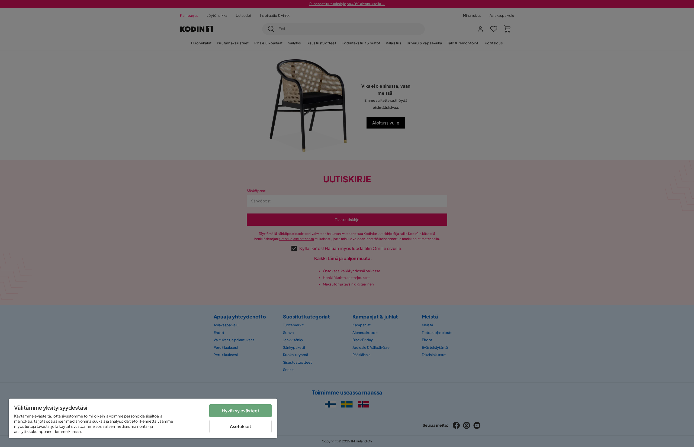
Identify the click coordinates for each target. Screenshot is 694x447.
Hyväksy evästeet (240, 410)
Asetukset (240, 426)
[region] (143, 418)
